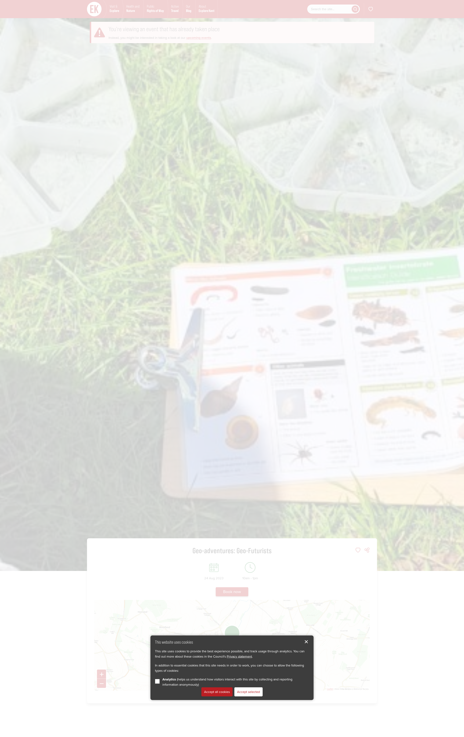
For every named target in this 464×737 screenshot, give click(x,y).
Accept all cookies (217, 692)
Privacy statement (239, 656)
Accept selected (248, 692)
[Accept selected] (306, 642)
